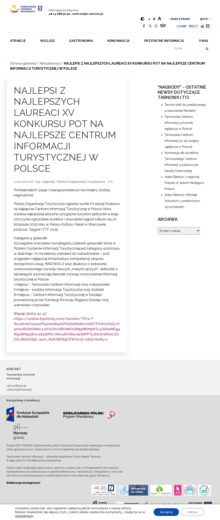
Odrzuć (192, 512)
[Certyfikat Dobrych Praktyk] (204, 490)
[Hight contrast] (142, 19)
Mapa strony (180, 19)
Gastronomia (81, 40)
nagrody (48, 181)
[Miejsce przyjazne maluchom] (190, 490)
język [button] (204, 19)
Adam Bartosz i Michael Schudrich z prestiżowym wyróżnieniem (182, 201)
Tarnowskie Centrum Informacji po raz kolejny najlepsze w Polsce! (182, 141)
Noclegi (47, 40)
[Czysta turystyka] (161, 490)
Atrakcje (18, 40)
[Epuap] (181, 26)
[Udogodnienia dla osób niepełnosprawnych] (208, 26)
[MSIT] (193, 26)
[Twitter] (150, 26)
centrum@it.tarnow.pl (87, 13)
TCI (110, 181)
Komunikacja (118, 40)
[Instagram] (155, 26)
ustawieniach (24, 516)
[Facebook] (144, 26)
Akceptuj (166, 512)
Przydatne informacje (164, 40)
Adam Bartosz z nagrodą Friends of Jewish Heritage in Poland (184, 183)
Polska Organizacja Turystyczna (81, 181)
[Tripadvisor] (163, 26)
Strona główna (23, 63)
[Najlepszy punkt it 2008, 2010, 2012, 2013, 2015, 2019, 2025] (103, 490)
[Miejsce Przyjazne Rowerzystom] (133, 490)
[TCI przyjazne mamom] (178, 490)
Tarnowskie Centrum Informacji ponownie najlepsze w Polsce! (179, 122)
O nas (203, 40)
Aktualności (50, 63)
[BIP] (202, 26)
